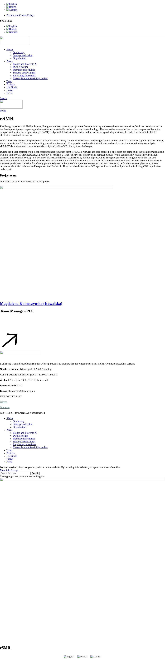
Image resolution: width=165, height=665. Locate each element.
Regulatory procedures (24, 75)
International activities (24, 69)
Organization (19, 58)
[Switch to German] (85, 9)
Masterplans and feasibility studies (30, 78)
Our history (18, 52)
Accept (14, 470)
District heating (20, 66)
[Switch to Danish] (85, 6)
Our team (5, 407)
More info (5, 470)
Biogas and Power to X (25, 64)
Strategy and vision (22, 55)
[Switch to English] (69, 656)
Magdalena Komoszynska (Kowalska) (31, 303)
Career (3, 402)
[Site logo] (14, 44)
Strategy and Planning (24, 72)
